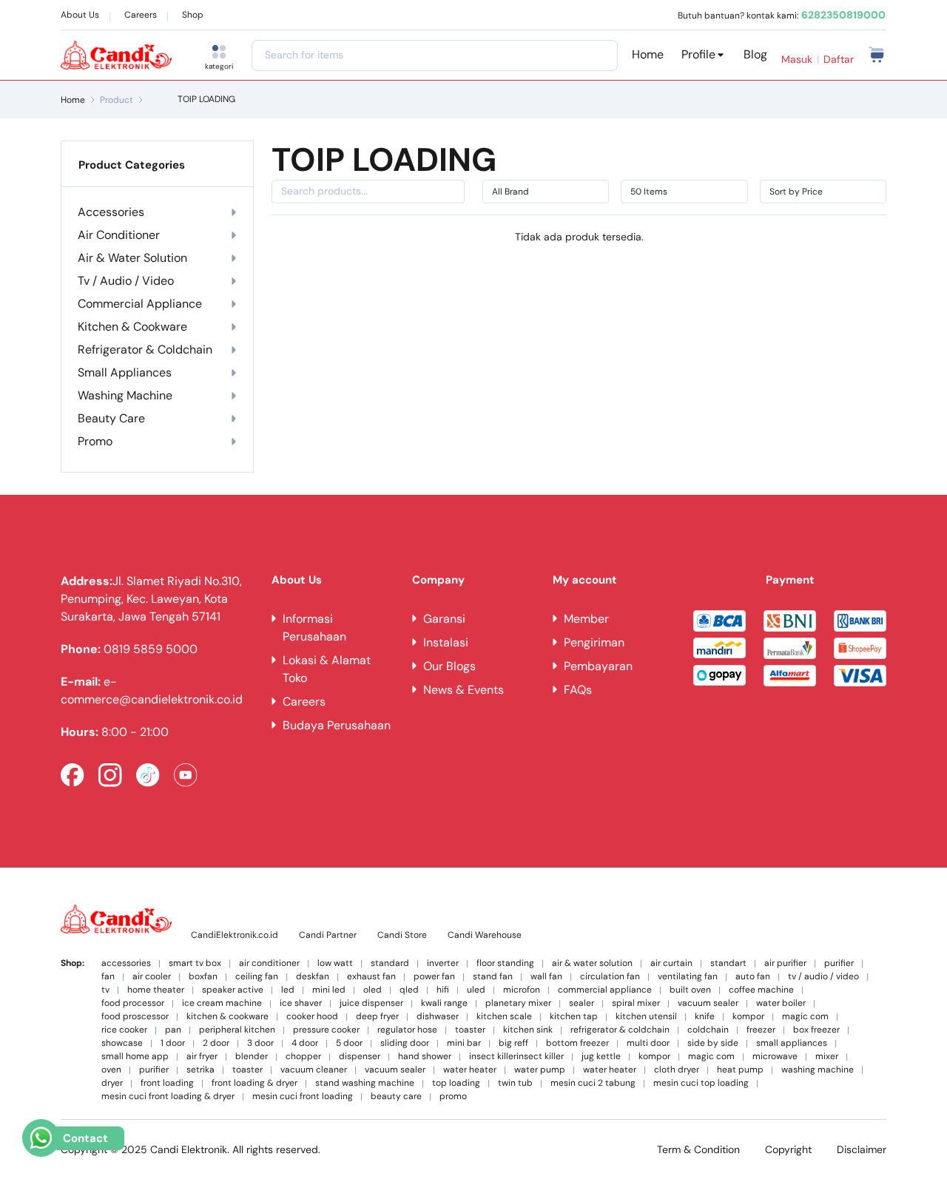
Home (648, 54)
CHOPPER (303, 1056)
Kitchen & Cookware (132, 326)
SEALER (581, 1003)
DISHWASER (438, 1016)
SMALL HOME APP (135, 1056)
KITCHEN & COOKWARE (227, 1016)
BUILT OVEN (690, 990)
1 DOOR (173, 1043)
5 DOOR (349, 1043)
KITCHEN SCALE (504, 1016)
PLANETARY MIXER (518, 1003)
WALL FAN (546, 976)
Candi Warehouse (485, 935)
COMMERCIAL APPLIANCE (605, 990)
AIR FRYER (202, 1056)
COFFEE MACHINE (761, 990)
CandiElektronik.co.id (234, 935)
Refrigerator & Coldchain (145, 349)
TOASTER (470, 1030)
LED (287, 990)
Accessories (111, 212)
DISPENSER (359, 1056)
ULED (476, 990)
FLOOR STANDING (505, 963)
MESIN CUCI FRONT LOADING (302, 1096)
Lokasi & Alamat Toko (327, 669)
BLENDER (251, 1056)
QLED (409, 990)
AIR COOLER (151, 976)
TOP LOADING (456, 1083)
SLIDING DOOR (404, 1043)
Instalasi (445, 642)
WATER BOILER (781, 1003)
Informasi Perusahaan (314, 627)
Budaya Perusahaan (337, 725)
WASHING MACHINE (817, 1069)
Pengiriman (594, 642)
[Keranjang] (877, 53)
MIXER (826, 1056)
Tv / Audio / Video (126, 280)
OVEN (111, 1069)
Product (116, 100)
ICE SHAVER (301, 1003)
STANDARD (390, 963)
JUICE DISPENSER (371, 1003)
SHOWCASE (122, 1043)
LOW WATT (335, 963)
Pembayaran (598, 666)
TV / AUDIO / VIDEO (823, 976)
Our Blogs (449, 666)
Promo (95, 441)
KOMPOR (748, 1016)
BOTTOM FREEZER (577, 1043)
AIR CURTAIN (671, 963)
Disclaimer (861, 1149)
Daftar (838, 59)
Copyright (788, 1149)
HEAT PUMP (740, 1069)
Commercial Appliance (140, 303)
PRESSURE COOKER (326, 1030)
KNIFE (705, 1016)
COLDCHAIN (708, 1030)
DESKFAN (312, 976)
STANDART (728, 963)
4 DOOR (304, 1043)
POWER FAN (434, 976)
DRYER (112, 1083)
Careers (140, 15)
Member (586, 618)
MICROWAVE (775, 1056)
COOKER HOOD (312, 1016)
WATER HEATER (469, 1069)
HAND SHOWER (424, 1056)
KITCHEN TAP (574, 1016)
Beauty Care (111, 418)
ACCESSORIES (126, 963)
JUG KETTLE (601, 1056)
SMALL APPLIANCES (791, 1043)
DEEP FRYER (377, 1016)
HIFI (443, 990)
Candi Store (402, 935)
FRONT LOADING (167, 1083)
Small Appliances (125, 372)
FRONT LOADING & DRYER (254, 1083)
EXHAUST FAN (371, 976)
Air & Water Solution (132, 258)
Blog (755, 54)
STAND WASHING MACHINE (364, 1083)
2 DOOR (216, 1043)
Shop (192, 15)
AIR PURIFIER (785, 963)
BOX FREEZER (816, 1030)
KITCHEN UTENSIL (646, 1016)
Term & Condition (698, 1149)
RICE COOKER (124, 1030)
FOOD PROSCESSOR (135, 1016)
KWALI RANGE (444, 1003)
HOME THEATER (155, 990)
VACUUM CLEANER (313, 1069)
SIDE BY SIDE (712, 1043)
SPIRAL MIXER (636, 1003)
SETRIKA (200, 1069)
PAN (173, 1030)
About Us (80, 15)
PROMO (453, 1096)
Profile (698, 54)
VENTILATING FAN (688, 976)
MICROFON (521, 990)
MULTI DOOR (648, 1043)
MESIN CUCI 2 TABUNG (593, 1083)
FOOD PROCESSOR (132, 1003)
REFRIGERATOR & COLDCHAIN (620, 1030)
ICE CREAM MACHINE (222, 1003)
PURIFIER (839, 963)
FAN (108, 976)
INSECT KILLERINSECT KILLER (516, 1056)
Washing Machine (125, 395)
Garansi (444, 618)
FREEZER (761, 1030)
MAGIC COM (805, 1016)
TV (105, 990)
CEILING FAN (256, 976)
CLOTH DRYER (676, 1069)
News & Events (463, 689)
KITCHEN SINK (528, 1030)
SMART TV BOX (195, 963)
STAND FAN (493, 976)
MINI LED (329, 990)
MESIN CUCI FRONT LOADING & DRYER (168, 1096)
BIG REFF (513, 1043)
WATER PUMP (539, 1069)
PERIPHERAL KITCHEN (237, 1030)
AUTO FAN (752, 976)
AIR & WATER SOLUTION (592, 963)
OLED (372, 990)
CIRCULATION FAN (610, 976)
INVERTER (443, 963)
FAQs (578, 689)
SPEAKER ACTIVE (232, 990)
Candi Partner (328, 935)
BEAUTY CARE (396, 1096)
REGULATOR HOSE (407, 1030)
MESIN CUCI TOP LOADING (701, 1083)
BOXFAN (203, 976)
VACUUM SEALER (708, 1003)
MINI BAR (464, 1043)
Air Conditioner (119, 235)
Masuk (796, 59)
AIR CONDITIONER (269, 963)
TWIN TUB (515, 1083)
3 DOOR (260, 1043)
